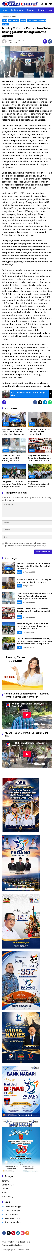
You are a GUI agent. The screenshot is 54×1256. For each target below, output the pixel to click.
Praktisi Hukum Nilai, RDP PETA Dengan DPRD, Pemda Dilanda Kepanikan (39, 432)
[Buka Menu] (46, 3)
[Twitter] (40, 402)
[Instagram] (23, 1233)
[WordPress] (18, 1233)
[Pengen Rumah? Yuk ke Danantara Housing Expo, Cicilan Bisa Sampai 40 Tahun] (40, 445)
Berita (5, 20)
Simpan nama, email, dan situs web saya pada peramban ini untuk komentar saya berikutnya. (25, 544)
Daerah (23, 20)
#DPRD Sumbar (11, 1214)
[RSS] (27, 1233)
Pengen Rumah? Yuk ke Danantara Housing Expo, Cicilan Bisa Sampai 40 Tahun (39, 458)
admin (10, 40)
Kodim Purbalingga (13, 1206)
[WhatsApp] (50, 402)
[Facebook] (35, 402)
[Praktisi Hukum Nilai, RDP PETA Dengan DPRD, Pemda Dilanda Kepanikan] (40, 419)
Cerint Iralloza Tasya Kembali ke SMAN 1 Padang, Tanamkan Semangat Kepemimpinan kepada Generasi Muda (14, 458)
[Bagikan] (50, 41)
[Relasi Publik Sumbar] (20, 3)
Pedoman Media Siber (12, 1245)
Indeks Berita (24, 1242)
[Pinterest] (13, 1233)
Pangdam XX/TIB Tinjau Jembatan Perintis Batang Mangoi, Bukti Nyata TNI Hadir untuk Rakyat (14, 484)
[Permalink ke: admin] (5, 41)
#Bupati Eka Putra (12, 1218)
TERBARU (6, 24)
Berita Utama (13, 20)
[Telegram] (45, 402)
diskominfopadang (13, 1222)
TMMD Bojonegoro (12, 1210)
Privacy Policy (8, 1242)
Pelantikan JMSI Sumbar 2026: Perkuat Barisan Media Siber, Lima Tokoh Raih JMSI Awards (13, 432)
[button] (41, 3)
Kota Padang (7, 1196)
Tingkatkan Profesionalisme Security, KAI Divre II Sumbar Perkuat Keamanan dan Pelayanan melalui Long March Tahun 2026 (39, 484)
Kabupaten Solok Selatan (37, 20)
